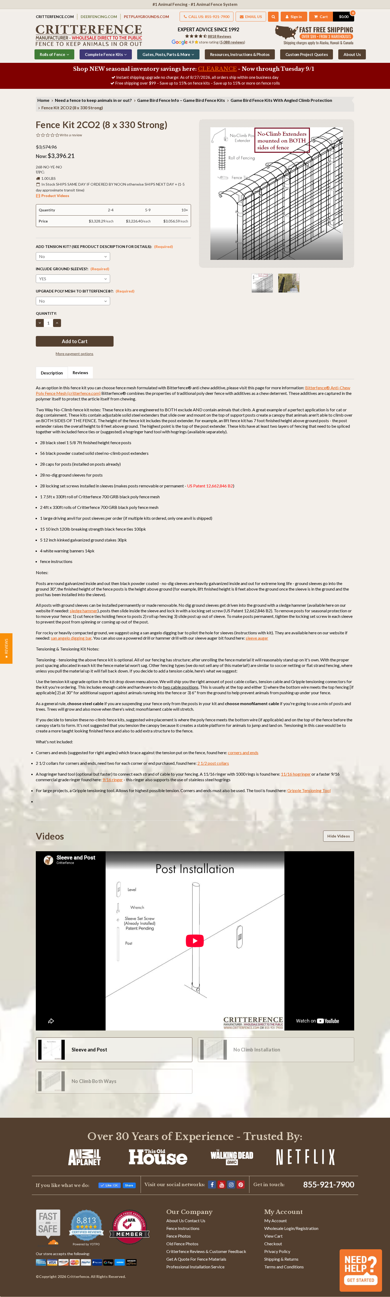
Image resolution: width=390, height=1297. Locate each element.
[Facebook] (212, 1185)
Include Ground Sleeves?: (72, 269)
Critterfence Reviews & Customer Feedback (206, 1251)
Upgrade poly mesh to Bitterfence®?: (85, 291)
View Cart (273, 1235)
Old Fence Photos (182, 1243)
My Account (275, 1220)
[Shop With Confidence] (48, 1228)
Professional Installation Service (195, 1266)
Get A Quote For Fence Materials (196, 1258)
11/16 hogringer (296, 773)
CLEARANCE (217, 69)
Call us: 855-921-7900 (208, 16)
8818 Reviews (219, 36)
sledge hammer (83, 610)
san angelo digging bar (71, 637)
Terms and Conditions (284, 1266)
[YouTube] (222, 1185)
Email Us (253, 16)
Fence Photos (178, 1235)
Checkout (273, 1243)
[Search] (273, 17)
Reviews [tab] (80, 372)
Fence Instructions (183, 1228)
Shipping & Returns (281, 1258)
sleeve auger (257, 637)
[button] (6, 648)
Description (52, 372)
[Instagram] (231, 1185)
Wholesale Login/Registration (291, 1228)
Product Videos (55, 195)
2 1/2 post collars (213, 763)
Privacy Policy (277, 1251)
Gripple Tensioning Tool (309, 790)
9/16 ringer (112, 779)
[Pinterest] (241, 1185)
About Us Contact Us (185, 1220)
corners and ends (243, 752)
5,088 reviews (232, 42)
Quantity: (46, 313)
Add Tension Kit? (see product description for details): (104, 246)
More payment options (74, 353)
